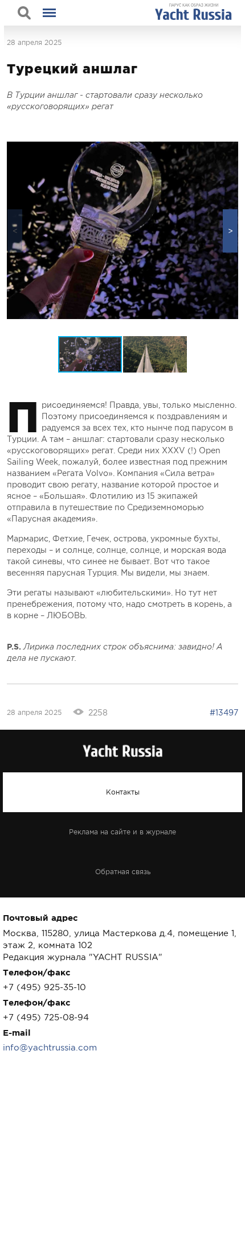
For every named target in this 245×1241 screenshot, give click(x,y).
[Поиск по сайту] (24, 13)
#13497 (224, 712)
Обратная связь (122, 872)
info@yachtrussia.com (50, 1047)
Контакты (123, 792)
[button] (230, 231)
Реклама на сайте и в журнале (122, 832)
